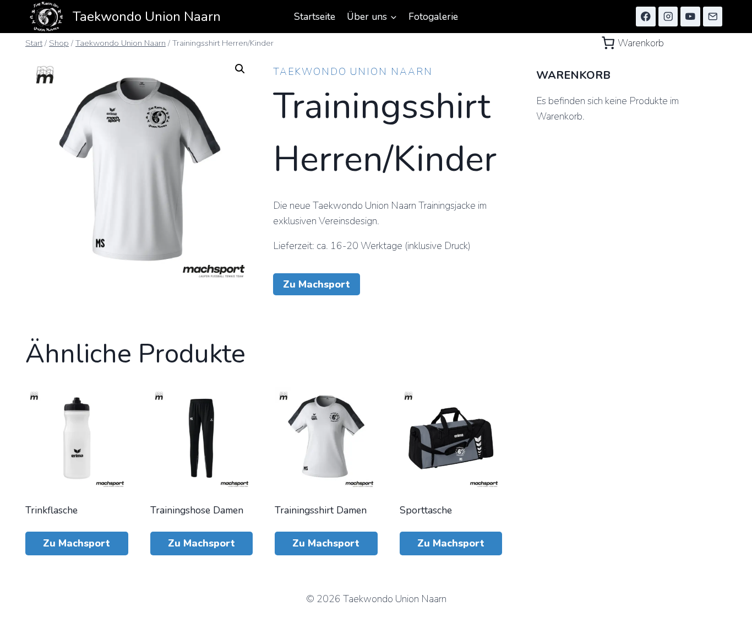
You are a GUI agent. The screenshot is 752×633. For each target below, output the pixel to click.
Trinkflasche (51, 510)
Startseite (314, 16)
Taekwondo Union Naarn (353, 71)
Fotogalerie (433, 16)
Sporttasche (426, 510)
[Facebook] (645, 16)
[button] (240, 69)
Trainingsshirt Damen (321, 510)
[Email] (712, 16)
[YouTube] (690, 16)
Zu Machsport (316, 284)
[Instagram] (668, 16)
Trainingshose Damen (196, 510)
